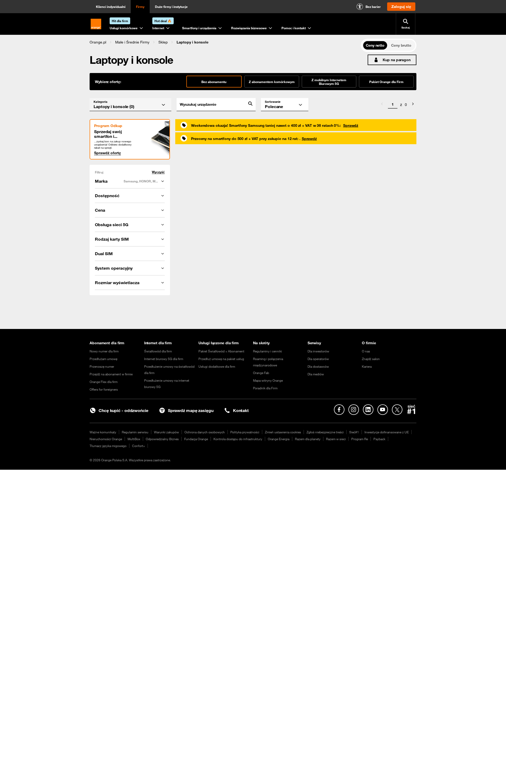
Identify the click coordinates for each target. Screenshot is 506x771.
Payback (379, 439)
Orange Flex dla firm (104, 382)
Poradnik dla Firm (265, 388)
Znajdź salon (371, 359)
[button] (98, 42)
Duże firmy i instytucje (171, 6)
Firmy (140, 6)
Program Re (359, 439)
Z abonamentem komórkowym (272, 82)
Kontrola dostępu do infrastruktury (237, 439)
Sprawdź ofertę (107, 153)
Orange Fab (261, 373)
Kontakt (241, 410)
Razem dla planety (307, 439)
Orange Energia (278, 439)
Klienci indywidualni (110, 6)
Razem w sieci (336, 439)
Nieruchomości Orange (106, 439)
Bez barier (373, 6)
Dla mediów (316, 374)
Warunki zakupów (166, 432)
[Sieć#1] (411, 409)
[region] (225, 42)
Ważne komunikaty (103, 432)
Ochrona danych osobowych (204, 432)
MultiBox (134, 439)
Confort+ (138, 446)
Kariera (367, 366)
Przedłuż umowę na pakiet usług (221, 359)
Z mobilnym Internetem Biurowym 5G (329, 82)
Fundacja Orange (196, 439)
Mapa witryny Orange (268, 380)
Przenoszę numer (102, 366)
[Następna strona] (413, 104)
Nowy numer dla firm (104, 351)
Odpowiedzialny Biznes (162, 439)
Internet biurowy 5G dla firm (163, 359)
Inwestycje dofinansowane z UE (386, 432)
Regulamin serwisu (135, 432)
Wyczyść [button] (158, 172)
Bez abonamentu (213, 82)
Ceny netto (375, 45)
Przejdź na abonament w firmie (111, 374)
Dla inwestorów (318, 351)
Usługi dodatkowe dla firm (216, 366)
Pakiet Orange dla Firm (386, 82)
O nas (366, 351)
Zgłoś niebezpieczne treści (325, 432)
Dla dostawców (318, 366)
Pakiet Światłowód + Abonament (221, 351)
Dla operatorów (318, 359)
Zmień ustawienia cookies (283, 432)
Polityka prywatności (244, 432)
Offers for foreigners (104, 389)
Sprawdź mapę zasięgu (190, 410)
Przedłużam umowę (103, 359)
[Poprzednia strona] (381, 104)
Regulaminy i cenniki (267, 351)
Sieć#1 (354, 432)
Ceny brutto (401, 45)
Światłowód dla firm (158, 351)
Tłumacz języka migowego (108, 446)
